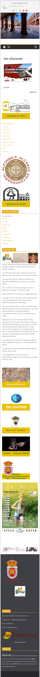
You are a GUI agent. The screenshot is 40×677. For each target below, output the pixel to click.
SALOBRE (5, 222)
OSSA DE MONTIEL (8, 240)
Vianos (25, 664)
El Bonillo (13, 659)
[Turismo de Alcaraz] (20, 14)
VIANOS (4, 219)
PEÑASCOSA (6, 225)
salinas (10, 664)
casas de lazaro (33, 655)
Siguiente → (34, 92)
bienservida (17, 655)
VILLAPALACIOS (6, 234)
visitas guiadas (5, 666)
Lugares (33, 659)
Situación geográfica (8, 123)
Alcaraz (6, 655)
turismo (22, 664)
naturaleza (8, 661)
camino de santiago (25, 655)
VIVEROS (4, 231)
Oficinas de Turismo (8, 142)
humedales (27, 659)
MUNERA (5, 243)
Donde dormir (6, 136)
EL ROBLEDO (6, 237)
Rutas (4, 148)
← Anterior (6, 87)
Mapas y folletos (7, 145)
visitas (35, 664)
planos (32, 661)
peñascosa (27, 661)
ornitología (14, 661)
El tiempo (5, 127)
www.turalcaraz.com (20, 642)
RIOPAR (4, 228)
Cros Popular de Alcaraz (16, 6)
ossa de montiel (21, 661)
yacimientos (12, 666)
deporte (4, 659)
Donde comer (6, 133)
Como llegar (5, 130)
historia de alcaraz (20, 659)
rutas (7, 664)
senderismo (16, 664)
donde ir (8, 659)
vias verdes (30, 664)
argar (12, 655)
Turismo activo (6, 139)
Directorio (5, 151)
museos (4, 661)
